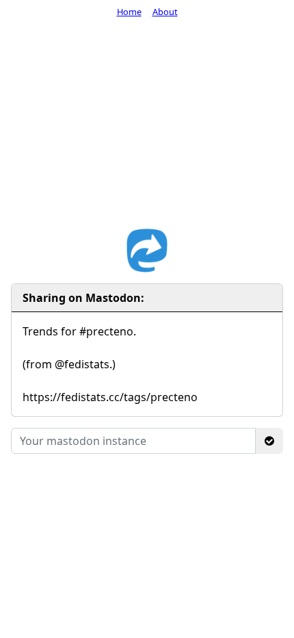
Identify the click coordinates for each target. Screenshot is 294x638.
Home (129, 11)
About (165, 11)
